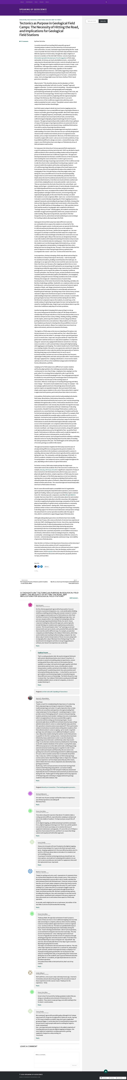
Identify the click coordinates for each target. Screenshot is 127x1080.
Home (47, 2)
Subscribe (103, 21)
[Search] (106, 2)
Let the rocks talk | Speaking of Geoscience (54, 692)
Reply (37, 646)
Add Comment (74, 598)
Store (36, 2)
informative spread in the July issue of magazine (50, 58)
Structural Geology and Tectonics (49, 19)
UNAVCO (72, 495)
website (50, 551)
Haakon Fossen (43, 652)
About (22, 2)
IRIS (66, 495)
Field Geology (32, 19)
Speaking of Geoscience (33, 9)
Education (22, 19)
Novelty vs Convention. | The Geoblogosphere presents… (59, 787)
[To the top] (106, 1071)
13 (24, 41)
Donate (41, 2)
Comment (74, 1065)
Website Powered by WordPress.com (29, 1077)
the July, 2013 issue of (48, 470)
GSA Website (29, 2)
